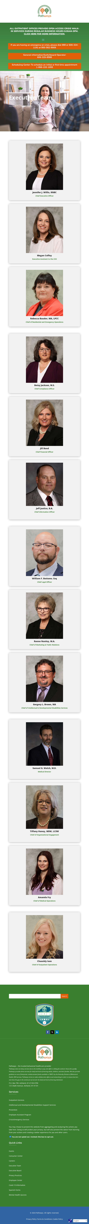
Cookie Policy (58, 1219)
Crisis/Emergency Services (19, 1119)
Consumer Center (16, 1156)
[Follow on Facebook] (47, 1032)
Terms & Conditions (44, 1219)
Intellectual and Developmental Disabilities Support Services (32, 1105)
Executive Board (15, 1170)
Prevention (13, 1110)
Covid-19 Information (17, 1185)
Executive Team (15, 1166)
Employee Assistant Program (20, 1115)
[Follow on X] (52, 1032)
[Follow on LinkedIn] (57, 1032)
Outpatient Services (16, 1100)
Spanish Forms (14, 1190)
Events (11, 1151)
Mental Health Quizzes (18, 1195)
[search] (38, 996)
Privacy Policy (31, 1219)
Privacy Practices (15, 1175)
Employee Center (15, 1180)
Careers (12, 1161)
